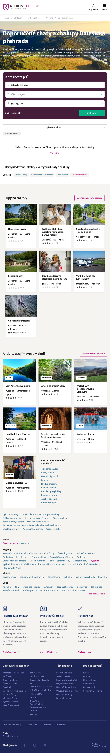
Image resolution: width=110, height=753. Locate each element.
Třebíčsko (67, 577)
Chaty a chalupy (59, 167)
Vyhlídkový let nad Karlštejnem (86, 277)
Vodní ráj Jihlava (85, 434)
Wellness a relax (63, 676)
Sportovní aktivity (11, 529)
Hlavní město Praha (12, 568)
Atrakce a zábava (49, 499)
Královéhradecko (85, 553)
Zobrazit (92, 113)
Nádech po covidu (17, 229)
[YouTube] (45, 745)
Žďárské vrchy (21, 175)
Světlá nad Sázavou (31, 587)
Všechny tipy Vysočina (93, 353)
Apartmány (88, 683)
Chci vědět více (10, 652)
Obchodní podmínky (12, 724)
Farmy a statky (89, 687)
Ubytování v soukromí (93, 691)
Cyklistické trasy (10, 514)
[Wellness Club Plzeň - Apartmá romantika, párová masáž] (55, 214)
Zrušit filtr (55, 153)
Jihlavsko (102, 577)
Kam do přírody (48, 487)
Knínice (65, 590)
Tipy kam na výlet (49, 469)
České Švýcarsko (65, 553)
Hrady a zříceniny (49, 484)
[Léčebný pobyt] (21, 261)
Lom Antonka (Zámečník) (19, 386)
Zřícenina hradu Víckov (53, 386)
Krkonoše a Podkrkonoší (14, 553)
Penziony (87, 676)
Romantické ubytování (66, 680)
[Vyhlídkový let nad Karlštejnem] (89, 261)
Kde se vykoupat (48, 502)
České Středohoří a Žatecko (85, 564)
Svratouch (48, 587)
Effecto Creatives (99, 745)
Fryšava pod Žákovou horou (36, 590)
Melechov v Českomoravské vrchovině (85, 389)
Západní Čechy (80, 560)
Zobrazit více (101, 59)
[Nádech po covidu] (21, 214)
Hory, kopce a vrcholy (49, 514)
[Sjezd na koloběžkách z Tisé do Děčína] (89, 214)
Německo (25, 543)
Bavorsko (34, 714)
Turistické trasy (29, 514)
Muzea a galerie (60, 518)
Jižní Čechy (49, 553)
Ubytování (18, 18)
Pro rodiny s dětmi (64, 673)
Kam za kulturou (49, 495)
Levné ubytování (63, 698)
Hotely (86, 673)
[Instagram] (34, 745)
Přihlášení (61, 724)
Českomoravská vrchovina (42, 175)
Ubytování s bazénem (66, 687)
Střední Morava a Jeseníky (42, 560)
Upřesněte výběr (53, 127)
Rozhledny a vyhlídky (51, 491)
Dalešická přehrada (65, 18)
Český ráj (81, 557)
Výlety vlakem (47, 472)
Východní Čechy (10, 564)
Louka (83, 590)
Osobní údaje (32, 724)
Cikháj (16, 590)
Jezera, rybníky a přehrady (37, 518)
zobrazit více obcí (97, 594)
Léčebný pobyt (15, 276)
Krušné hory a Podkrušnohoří (35, 564)
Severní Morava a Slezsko (61, 557)
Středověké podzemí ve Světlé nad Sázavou (53, 435)
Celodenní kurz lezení (19, 320)
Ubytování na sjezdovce (67, 691)
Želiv (17, 587)
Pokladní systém (10, 736)
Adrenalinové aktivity (33, 529)
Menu (104, 9)
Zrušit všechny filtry (13, 113)
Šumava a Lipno (39, 557)
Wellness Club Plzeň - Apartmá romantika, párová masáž (53, 232)
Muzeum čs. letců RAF (17, 483)
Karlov (55, 590)
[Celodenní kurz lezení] (21, 305)
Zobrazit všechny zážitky (89, 198)
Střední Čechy (63, 560)
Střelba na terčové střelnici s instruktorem (54, 277)
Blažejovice (82, 587)
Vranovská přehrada (85, 577)
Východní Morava (60, 564)
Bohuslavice (96, 587)
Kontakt (47, 724)
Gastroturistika (53, 529)
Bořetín (6, 590)
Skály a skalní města (12, 518)
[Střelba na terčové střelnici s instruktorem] (55, 261)
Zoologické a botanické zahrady (44, 525)
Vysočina (49, 18)
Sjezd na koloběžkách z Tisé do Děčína (88, 230)
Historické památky (50, 476)
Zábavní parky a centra (13, 521)
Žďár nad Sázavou (65, 587)
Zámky (44, 480)
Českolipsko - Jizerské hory (15, 557)
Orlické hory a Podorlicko (14, 560)
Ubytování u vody (64, 694)
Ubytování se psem (65, 683)
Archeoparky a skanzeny (14, 525)
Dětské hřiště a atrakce (38, 521)
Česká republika (34, 18)
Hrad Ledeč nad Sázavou (18, 434)
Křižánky (7, 587)
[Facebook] (24, 745)
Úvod (7, 18)
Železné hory (62, 175)
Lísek (74, 590)
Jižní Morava (35, 553)
